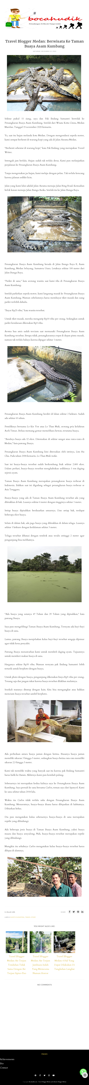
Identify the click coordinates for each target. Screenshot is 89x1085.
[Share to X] (74, 912)
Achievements (7, 1059)
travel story (30, 917)
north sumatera (17, 917)
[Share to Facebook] (69, 912)
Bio (2, 1063)
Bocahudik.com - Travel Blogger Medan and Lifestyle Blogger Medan (47, 1082)
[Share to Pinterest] (78, 912)
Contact (4, 1067)
